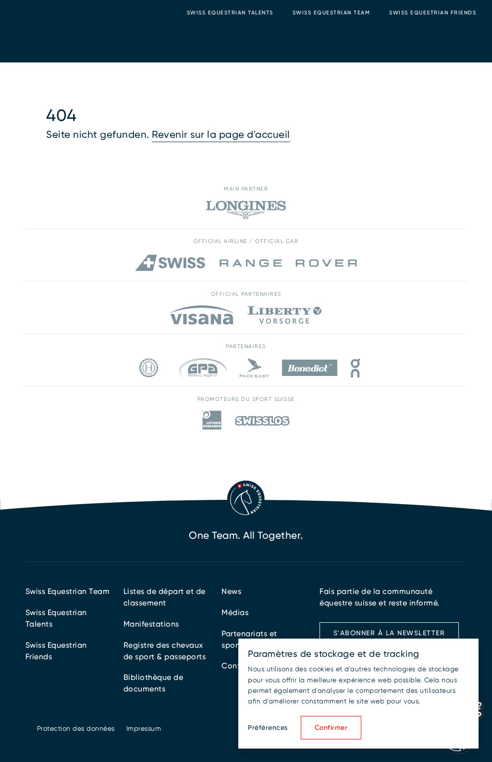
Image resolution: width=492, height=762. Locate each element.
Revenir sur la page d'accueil (221, 134)
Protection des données (76, 728)
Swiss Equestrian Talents (230, 13)
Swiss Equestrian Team (331, 13)
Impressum (143, 728)
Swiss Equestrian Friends (432, 13)
